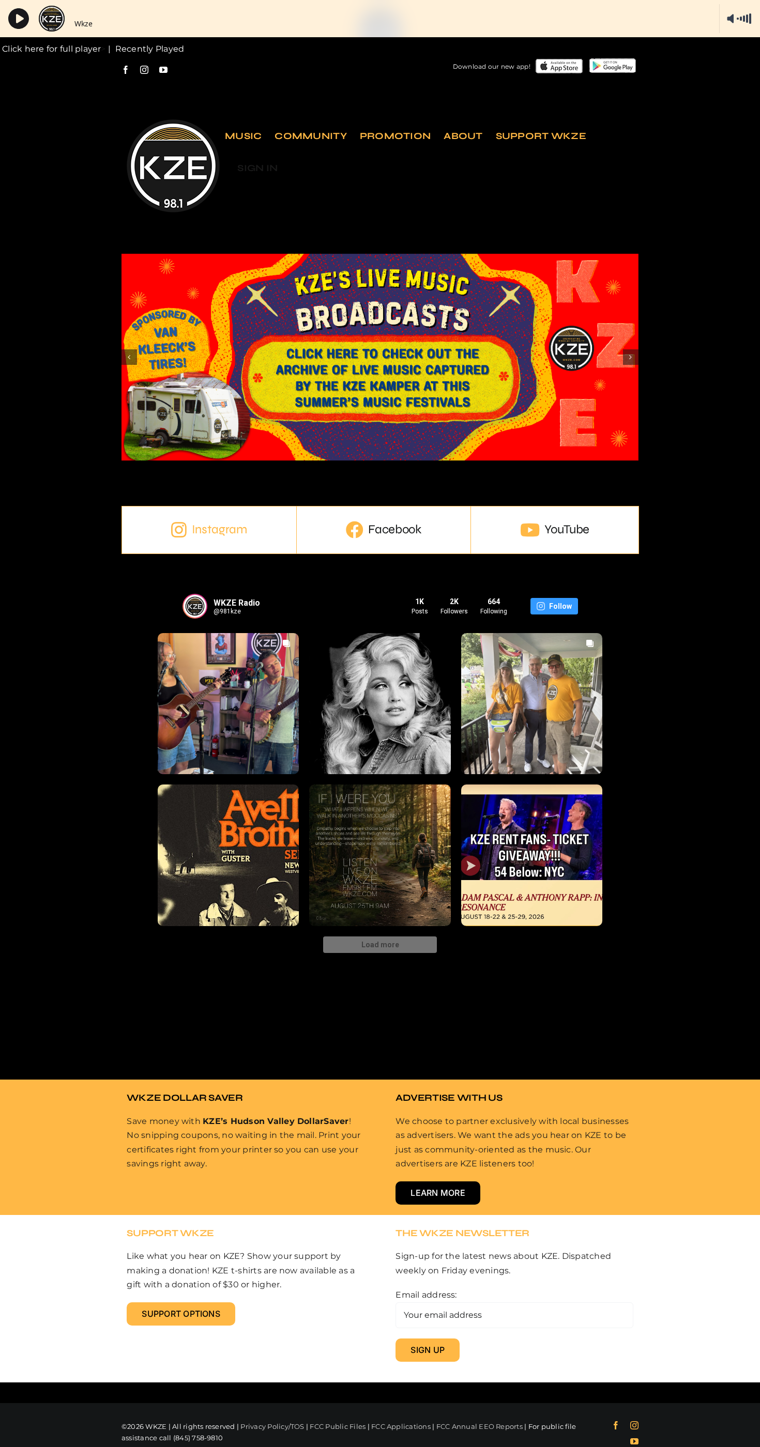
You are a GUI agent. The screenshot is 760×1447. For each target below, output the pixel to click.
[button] (129, 357)
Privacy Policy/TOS (272, 1426)
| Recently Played (145, 49)
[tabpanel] (380, 806)
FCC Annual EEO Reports (479, 1426)
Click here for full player (50, 49)
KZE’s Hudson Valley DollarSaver (275, 1121)
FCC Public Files (338, 1426)
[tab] (209, 530)
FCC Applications (401, 1426)
